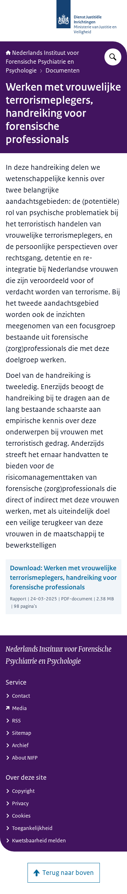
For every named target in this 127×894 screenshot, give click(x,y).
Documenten (63, 70)
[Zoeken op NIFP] (112, 56)
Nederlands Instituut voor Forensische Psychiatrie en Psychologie (42, 61)
